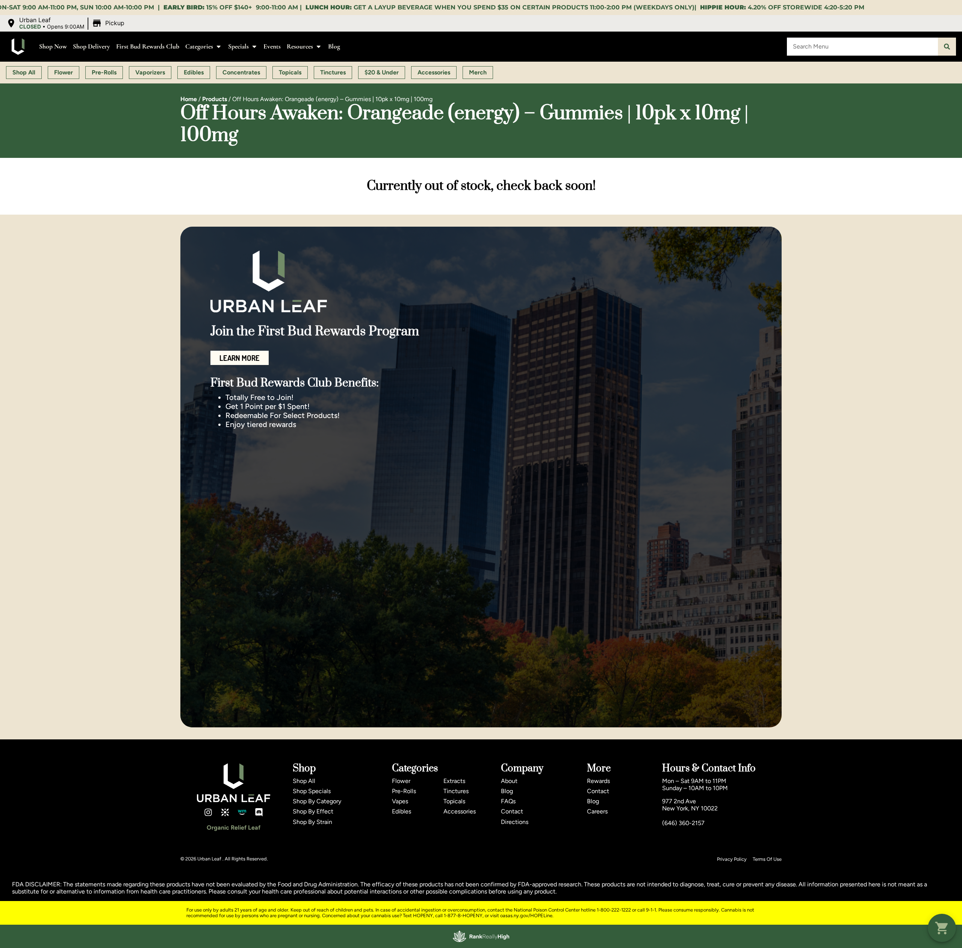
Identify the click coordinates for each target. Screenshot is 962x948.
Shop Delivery (91, 46)
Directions (514, 821)
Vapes (400, 801)
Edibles (401, 811)
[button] (66, 23)
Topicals (454, 801)
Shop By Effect (313, 811)
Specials (238, 46)
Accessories (459, 811)
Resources (300, 46)
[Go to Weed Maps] (242, 812)
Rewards (598, 780)
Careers (597, 811)
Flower (401, 780)
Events (272, 46)
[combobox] (862, 47)
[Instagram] (208, 812)
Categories (199, 46)
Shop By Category (317, 801)
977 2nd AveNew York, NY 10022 (690, 805)
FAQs (508, 801)
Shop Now (53, 46)
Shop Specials (312, 791)
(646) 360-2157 (683, 823)
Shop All (304, 780)
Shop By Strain (312, 821)
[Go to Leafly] (225, 812)
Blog (334, 46)
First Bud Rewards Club (147, 46)
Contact (512, 811)
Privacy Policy (732, 859)
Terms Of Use (767, 859)
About (509, 780)
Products (214, 99)
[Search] (947, 47)
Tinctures (456, 791)
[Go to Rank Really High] (481, 936)
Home (188, 99)
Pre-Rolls (404, 791)
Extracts (454, 780)
